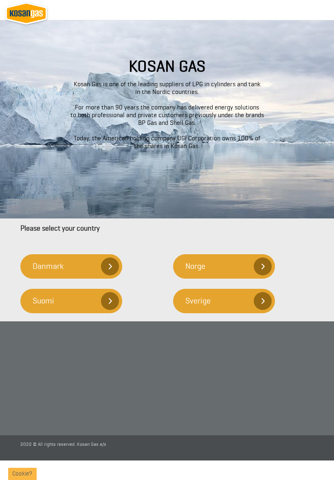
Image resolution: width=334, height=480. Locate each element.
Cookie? (22, 473)
